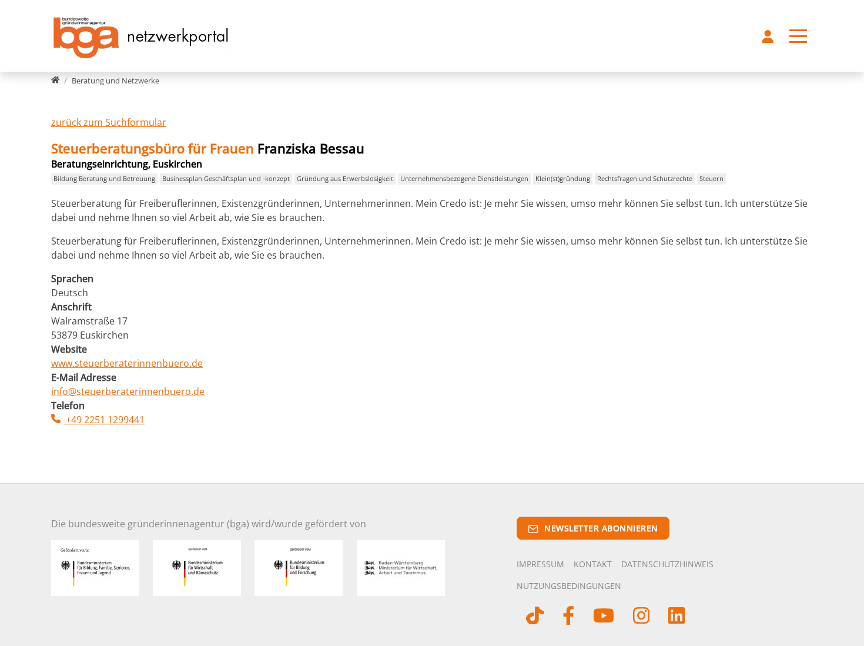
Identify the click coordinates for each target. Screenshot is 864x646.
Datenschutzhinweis (667, 564)
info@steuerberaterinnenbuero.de (128, 391)
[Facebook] (568, 617)
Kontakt (593, 564)
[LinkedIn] (676, 617)
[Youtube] (603, 617)
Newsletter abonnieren (601, 528)
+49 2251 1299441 (104, 419)
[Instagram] (641, 617)
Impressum (540, 564)
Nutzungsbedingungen (569, 585)
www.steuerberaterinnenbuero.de (127, 363)
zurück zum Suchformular (108, 122)
